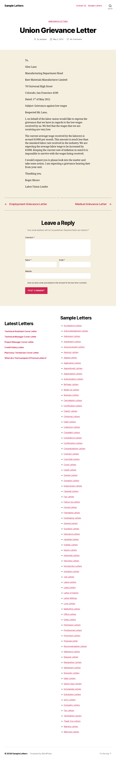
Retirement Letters (72, 668)
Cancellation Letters (73, 400)
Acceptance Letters (73, 325)
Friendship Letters (72, 513)
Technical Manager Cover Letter (20, 336)
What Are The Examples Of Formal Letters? (26, 358)
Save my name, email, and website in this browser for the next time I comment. (57, 283)
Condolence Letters (73, 438)
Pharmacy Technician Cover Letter (22, 353)
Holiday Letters (71, 545)
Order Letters (70, 619)
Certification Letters (73, 406)
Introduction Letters (73, 566)
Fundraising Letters (72, 518)
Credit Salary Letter (14, 347)
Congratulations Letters (74, 448)
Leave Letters (70, 582)
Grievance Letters (58, 21)
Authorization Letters (73, 379)
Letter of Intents (71, 593)
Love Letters (69, 603)
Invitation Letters (71, 571)
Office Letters (70, 614)
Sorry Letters (70, 700)
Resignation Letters (72, 662)
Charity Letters (70, 411)
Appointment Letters (73, 368)
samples (43, 39)
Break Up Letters (71, 390)
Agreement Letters (72, 341)
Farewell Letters (71, 491)
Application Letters (72, 363)
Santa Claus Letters (73, 684)
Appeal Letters (70, 358)
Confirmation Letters (73, 443)
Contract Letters (71, 454)
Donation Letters (71, 480)
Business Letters (71, 395)
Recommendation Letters (75, 646)
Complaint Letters (72, 432)
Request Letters (71, 657)
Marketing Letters (72, 609)
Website (28, 271)
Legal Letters (70, 587)
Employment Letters (73, 486)
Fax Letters (69, 496)
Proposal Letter (71, 641)
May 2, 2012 (58, 39)
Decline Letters (70, 475)
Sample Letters (14, 5)
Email (62, 260)
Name (28, 260)
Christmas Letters (72, 416)
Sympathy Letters (72, 705)
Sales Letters (70, 678)
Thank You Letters (72, 721)
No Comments (76, 39)
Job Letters (69, 577)
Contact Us (81, 5)
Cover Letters (70, 464)
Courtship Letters (72, 459)
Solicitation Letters (72, 694)
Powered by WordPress (41, 753)
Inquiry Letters (70, 550)
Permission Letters (72, 625)
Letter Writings (70, 598)
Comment (30, 238)
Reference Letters (72, 651)
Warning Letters (71, 726)
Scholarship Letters (72, 689)
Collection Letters (72, 427)
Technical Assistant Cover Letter (21, 331)
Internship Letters (72, 555)
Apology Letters (71, 352)
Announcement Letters (74, 347)
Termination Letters (72, 716)
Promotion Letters (72, 635)
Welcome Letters (71, 732)
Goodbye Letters (71, 529)
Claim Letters (70, 422)
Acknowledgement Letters (76, 331)
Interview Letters (71, 561)
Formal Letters (70, 507)
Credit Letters (70, 470)
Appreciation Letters (73, 374)
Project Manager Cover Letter (19, 342)
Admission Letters (72, 336)
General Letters (71, 523)
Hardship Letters (71, 539)
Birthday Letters (71, 384)
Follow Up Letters (72, 502)
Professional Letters (73, 630)
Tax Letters (69, 710)
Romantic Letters (71, 673)
